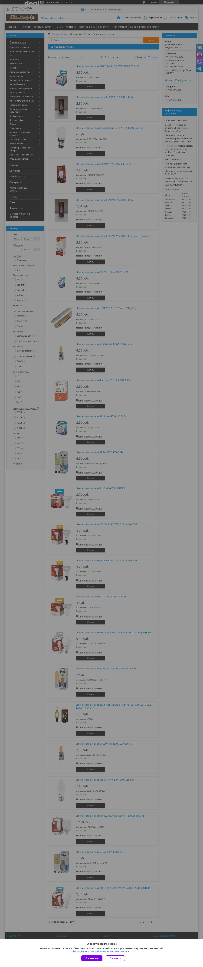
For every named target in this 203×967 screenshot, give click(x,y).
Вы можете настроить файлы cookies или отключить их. (100, 951)
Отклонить (115, 958)
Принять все (91, 958)
